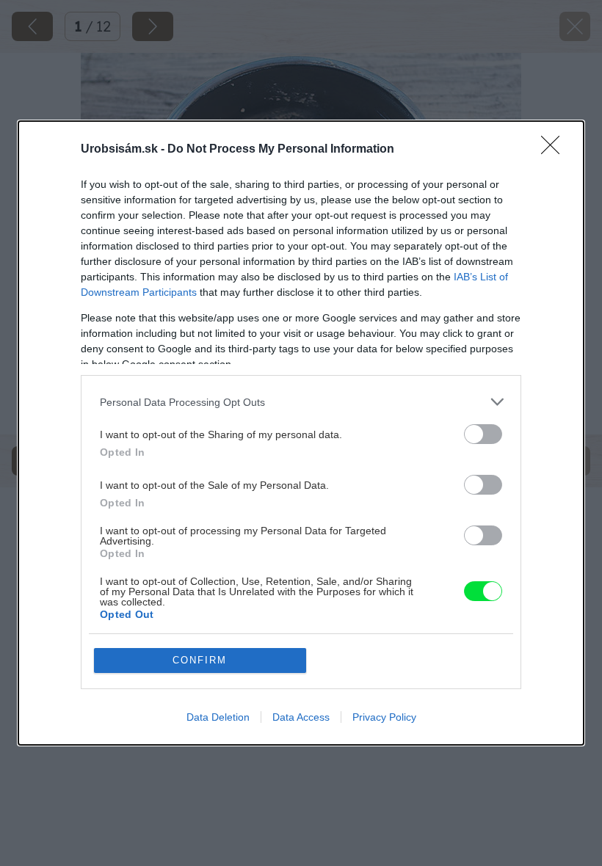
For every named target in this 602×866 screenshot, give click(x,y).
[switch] (483, 434)
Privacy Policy (384, 717)
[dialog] (301, 433)
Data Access (301, 717)
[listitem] (301, 402)
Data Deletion (218, 717)
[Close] (555, 150)
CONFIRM (200, 660)
